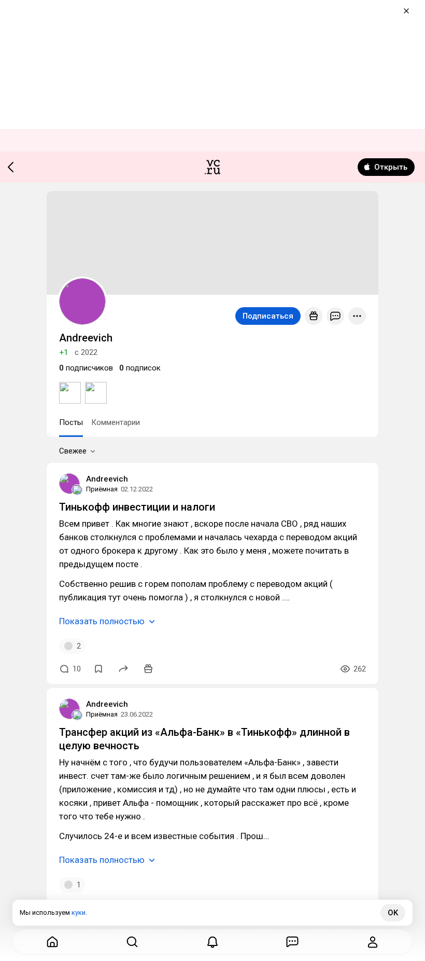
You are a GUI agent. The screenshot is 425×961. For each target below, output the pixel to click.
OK (393, 912)
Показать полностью (102, 621)
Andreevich (107, 479)
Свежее (73, 451)
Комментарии (115, 422)
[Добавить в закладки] (98, 669)
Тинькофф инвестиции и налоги (137, 507)
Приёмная (102, 489)
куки (79, 912)
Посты (71, 422)
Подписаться (268, 316)
